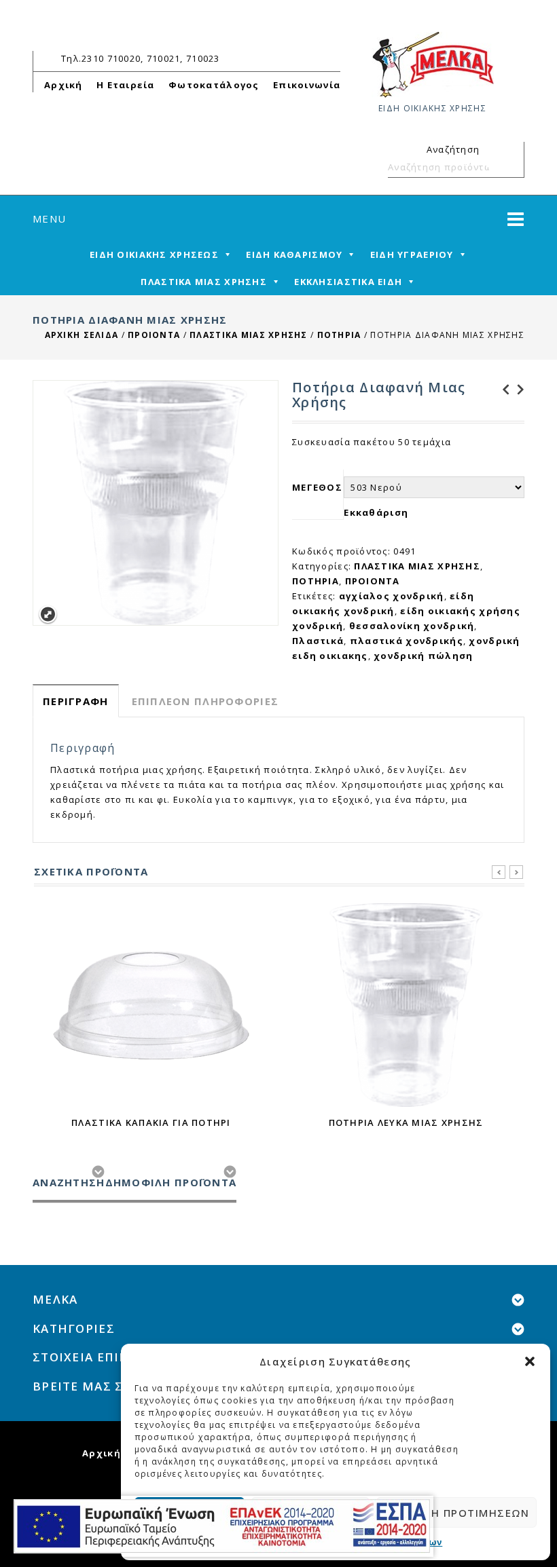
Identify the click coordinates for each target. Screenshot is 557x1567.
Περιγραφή (76, 701)
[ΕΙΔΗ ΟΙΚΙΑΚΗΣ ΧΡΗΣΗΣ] (433, 64)
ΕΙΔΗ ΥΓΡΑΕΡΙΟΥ (412, 254)
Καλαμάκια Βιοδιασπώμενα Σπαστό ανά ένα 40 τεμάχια (516, 389)
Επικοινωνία (306, 85)
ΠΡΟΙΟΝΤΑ (154, 335)
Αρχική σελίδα (82, 335)
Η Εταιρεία (125, 85)
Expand (47, 614)
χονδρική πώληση (423, 655)
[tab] (76, 700)
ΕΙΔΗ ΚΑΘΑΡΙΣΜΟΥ (294, 254)
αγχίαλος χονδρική (391, 596)
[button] (530, 1361)
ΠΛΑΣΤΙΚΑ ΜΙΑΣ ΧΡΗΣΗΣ (204, 282)
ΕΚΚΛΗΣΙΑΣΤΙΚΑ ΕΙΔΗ (348, 282)
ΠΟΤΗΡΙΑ (339, 335)
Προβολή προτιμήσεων (457, 1512)
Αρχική (63, 85)
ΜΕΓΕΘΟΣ (317, 487)
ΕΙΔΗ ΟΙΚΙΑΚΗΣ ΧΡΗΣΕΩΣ (154, 254)
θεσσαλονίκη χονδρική (412, 626)
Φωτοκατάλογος (213, 85)
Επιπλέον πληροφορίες (205, 701)
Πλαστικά (318, 641)
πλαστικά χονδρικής (406, 641)
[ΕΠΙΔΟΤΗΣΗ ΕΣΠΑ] (222, 1526)
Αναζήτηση (508, 167)
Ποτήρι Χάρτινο (502, 389)
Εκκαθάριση (376, 512)
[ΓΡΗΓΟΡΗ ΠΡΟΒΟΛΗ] (151, 1005)
